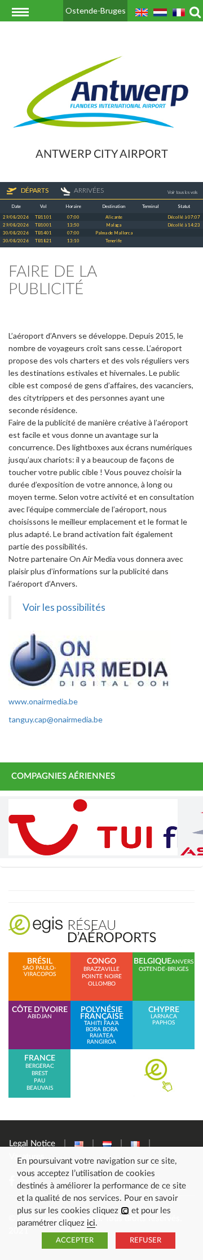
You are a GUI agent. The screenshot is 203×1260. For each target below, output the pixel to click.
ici (125, 1210)
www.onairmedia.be (43, 701)
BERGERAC (39, 1066)
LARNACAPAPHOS (163, 1016)
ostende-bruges (163, 969)
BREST (40, 1073)
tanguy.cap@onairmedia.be (55, 719)
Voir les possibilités (64, 607)
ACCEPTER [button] (75, 1240)
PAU (39, 1081)
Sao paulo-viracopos (39, 967)
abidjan (40, 1012)
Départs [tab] (34, 190)
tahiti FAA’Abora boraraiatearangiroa (101, 1025)
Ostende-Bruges (95, 10)
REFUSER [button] (145, 1240)
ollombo (102, 984)
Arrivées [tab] (89, 190)
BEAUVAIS (40, 1088)
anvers (182, 962)
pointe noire (102, 976)
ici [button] (91, 1223)
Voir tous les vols (182, 192)
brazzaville (101, 969)
